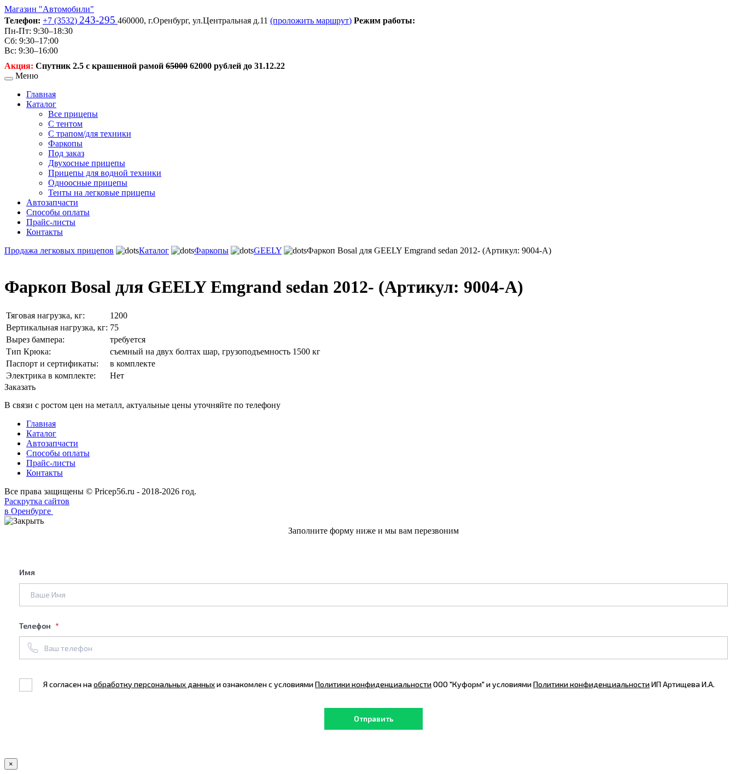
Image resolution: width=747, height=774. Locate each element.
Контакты (44, 232)
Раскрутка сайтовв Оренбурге (36, 506)
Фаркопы (65, 143)
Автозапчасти (52, 202)
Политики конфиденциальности (373, 684)
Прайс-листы (50, 222)
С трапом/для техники (89, 133)
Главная (41, 94)
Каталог (41, 104)
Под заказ (66, 153)
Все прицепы (73, 114)
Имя (27, 572)
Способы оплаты (58, 212)
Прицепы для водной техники (104, 173)
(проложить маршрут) (311, 20)
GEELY (268, 250)
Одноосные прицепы (87, 182)
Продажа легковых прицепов (59, 250)
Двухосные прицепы (86, 163)
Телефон (35, 625)
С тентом (65, 123)
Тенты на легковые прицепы (101, 192)
